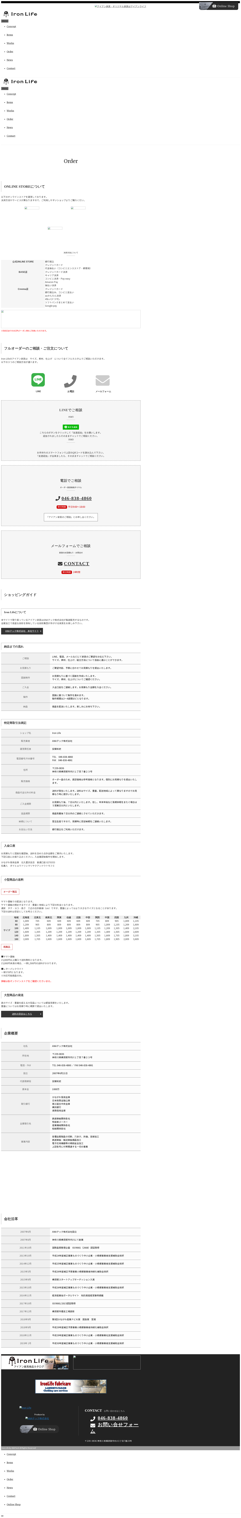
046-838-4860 (77, 498)
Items (10, 34)
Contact (11, 68)
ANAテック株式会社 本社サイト (22, 631)
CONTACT (76, 563)
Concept (11, 26)
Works (10, 43)
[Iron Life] (20, 17)
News (10, 60)
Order (10, 51)
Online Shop (14, 1504)
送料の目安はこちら (22, 1014)
